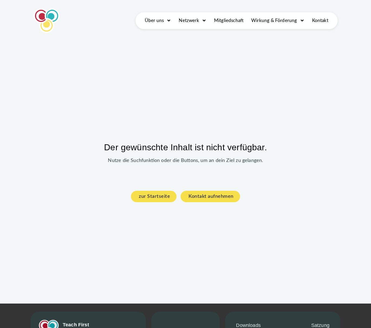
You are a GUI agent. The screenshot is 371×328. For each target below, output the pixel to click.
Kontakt (320, 20)
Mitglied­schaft (229, 20)
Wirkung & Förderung (274, 20)
